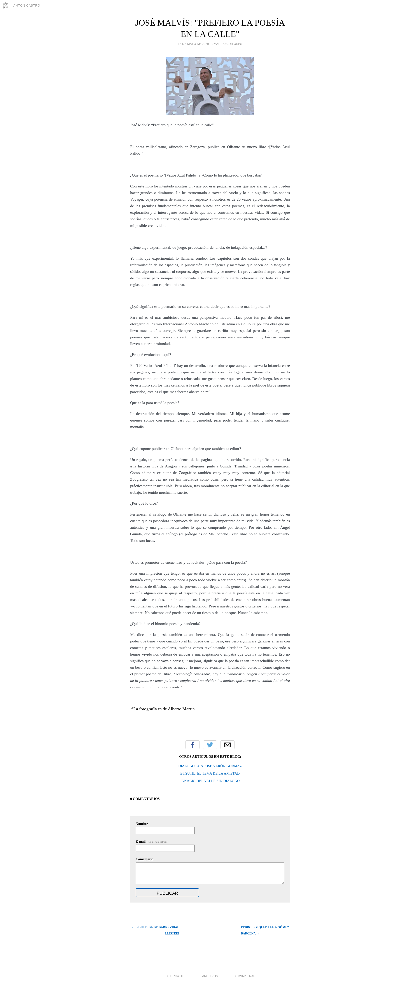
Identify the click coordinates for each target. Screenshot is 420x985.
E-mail (152, 841)
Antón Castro (26, 5)
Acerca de (175, 976)
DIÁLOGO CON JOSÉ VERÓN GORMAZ (210, 766)
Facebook (193, 744)
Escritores (232, 43)
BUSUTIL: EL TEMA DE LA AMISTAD (210, 773)
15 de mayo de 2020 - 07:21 (199, 43)
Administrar (245, 976)
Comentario (144, 859)
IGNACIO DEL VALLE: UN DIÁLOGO (210, 781)
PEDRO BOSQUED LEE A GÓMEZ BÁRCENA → (265, 930)
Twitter (210, 744)
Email (227, 744)
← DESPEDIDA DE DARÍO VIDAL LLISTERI (155, 930)
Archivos (210, 976)
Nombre (142, 824)
